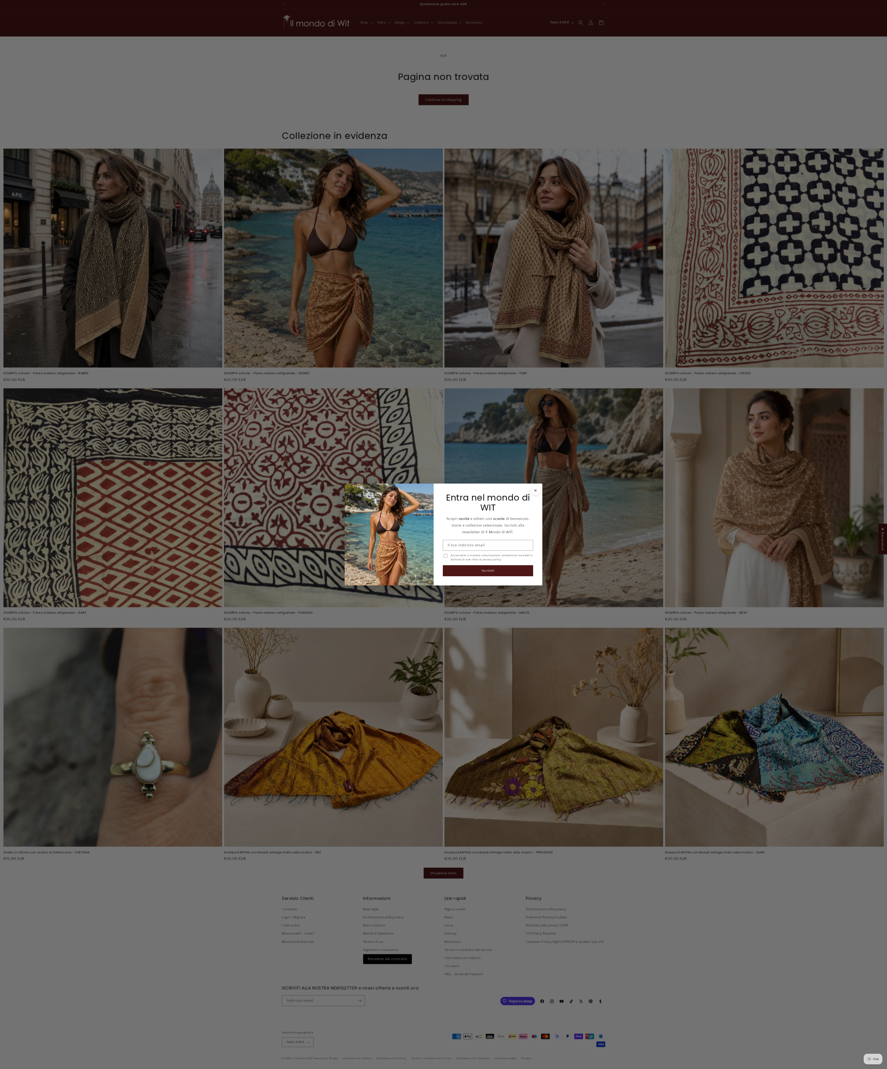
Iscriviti (488, 571)
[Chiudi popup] (535, 490)
